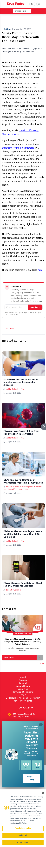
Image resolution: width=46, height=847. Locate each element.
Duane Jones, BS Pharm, (32, 487)
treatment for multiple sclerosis (18, 147)
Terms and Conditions (23, 692)
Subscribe (34, 307)
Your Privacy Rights (23, 700)
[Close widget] (41, 724)
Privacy (23, 694)
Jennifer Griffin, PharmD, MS (16, 489)
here (40, 269)
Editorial (23, 683)
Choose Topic (20, 11)
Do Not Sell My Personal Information (23, 697)
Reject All (23, 835)
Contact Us (23, 689)
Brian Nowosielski (13, 590)
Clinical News (8, 328)
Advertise (23, 680)
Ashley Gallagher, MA (15, 389)
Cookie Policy (21, 823)
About (23, 677)
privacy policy (13, 314)
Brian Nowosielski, (13, 487)
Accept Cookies (23, 842)
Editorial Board (23, 686)
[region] (23, 818)
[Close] (43, 793)
